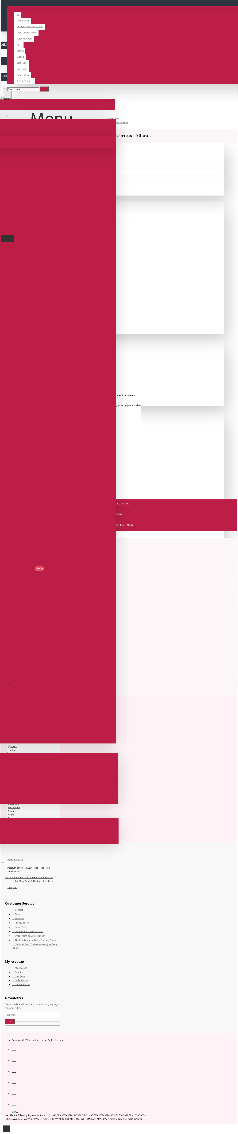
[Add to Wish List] (9, 593)
